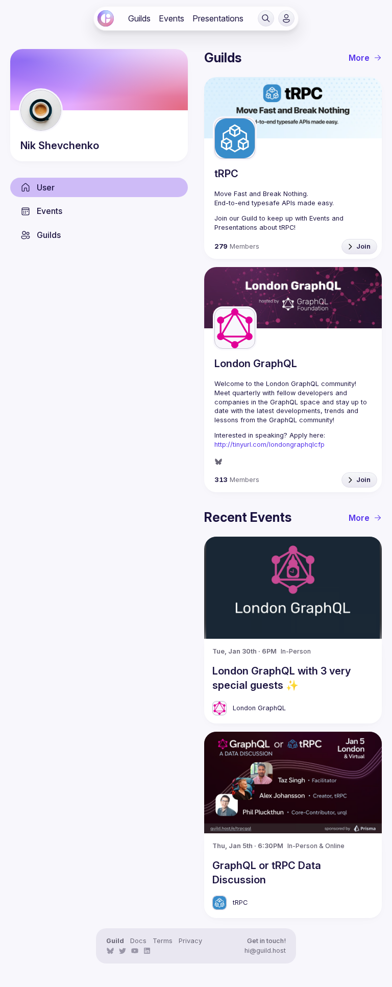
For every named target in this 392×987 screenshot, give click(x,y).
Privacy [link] (190, 941)
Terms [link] (163, 941)
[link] (105, 18)
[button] (266, 18)
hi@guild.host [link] (265, 950)
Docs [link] (138, 941)
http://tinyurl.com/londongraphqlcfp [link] (269, 444)
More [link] (359, 58)
